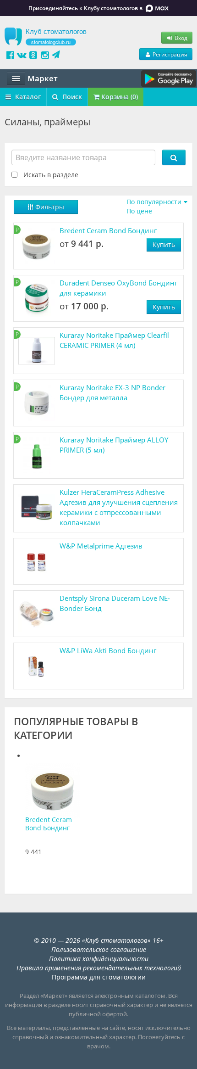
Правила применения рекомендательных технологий (98, 967)
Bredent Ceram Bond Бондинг (108, 230)
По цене (139, 211)
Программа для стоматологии (99, 977)
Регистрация (169, 54)
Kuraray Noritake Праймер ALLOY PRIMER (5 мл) (114, 444)
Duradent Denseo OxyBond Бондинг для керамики (118, 287)
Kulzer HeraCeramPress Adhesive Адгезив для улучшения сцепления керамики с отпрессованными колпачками (119, 507)
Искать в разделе (50, 174)
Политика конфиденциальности (98, 958)
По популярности (153, 201)
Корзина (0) (118, 96)
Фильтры (48, 206)
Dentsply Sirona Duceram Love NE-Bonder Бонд (115, 603)
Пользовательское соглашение (98, 949)
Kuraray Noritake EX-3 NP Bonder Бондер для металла (112, 392)
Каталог (27, 96)
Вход (180, 37)
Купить (164, 244)
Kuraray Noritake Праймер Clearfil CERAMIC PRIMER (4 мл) (114, 340)
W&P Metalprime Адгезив (101, 545)
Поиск (71, 96)
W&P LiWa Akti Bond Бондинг (108, 650)
